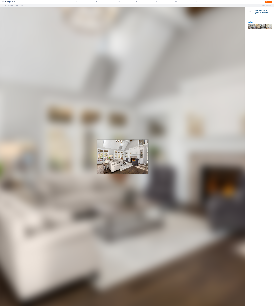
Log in (262, 1)
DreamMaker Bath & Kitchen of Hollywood (260, 21)
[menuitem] (78, 2)
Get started (268, 1)
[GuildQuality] (10, 2)
